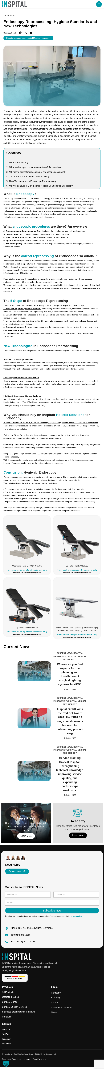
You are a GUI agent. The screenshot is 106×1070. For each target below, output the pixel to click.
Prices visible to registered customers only (27, 570)
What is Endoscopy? (19, 162)
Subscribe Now (52, 910)
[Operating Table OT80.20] (77, 539)
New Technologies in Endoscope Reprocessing (32, 181)
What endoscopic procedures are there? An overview (35, 167)
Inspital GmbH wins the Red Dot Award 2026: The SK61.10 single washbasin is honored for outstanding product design (70, 721)
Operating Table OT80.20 (77, 566)
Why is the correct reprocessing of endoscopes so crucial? (37, 172)
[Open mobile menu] (99, 4)
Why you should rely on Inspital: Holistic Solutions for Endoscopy (41, 186)
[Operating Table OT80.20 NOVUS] (27, 539)
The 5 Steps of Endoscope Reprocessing (29, 176)
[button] (20, 32)
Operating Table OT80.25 (27, 628)
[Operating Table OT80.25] (27, 601)
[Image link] (16, 956)
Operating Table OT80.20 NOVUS (27, 566)
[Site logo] (14, 4)
